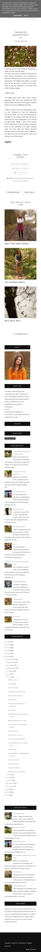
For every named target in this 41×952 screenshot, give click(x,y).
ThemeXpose (22, 943)
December (11, 659)
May (9, 774)
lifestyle (17, 178)
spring (21, 181)
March (10, 780)
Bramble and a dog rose (15, 695)
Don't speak (11, 710)
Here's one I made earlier (17, 244)
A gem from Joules (18, 813)
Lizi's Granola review (19, 491)
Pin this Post (21, 173)
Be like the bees (13, 731)
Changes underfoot (14, 768)
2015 (8, 789)
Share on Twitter (21, 168)
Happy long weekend (19, 581)
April (9, 777)
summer (25, 181)
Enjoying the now (13, 764)
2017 (8, 653)
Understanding (17, 599)
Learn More (17, 15)
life (13, 178)
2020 (8, 645)
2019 (8, 648)
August (10, 671)
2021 (8, 642)
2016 (8, 656)
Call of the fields (13, 688)
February (11, 783)
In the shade (12, 684)
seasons (15, 181)
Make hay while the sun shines (17, 720)
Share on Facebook (21, 164)
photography (30, 178)
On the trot (16, 616)
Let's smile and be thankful (16, 739)
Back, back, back (12, 321)
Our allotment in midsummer (17, 691)
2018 (8, 650)
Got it (26, 15)
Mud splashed (17, 872)
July (9, 674)
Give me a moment (14, 760)
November (11, 662)
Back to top (30, 949)
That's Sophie (12, 749)
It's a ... (15, 544)
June (9, 677)
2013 (8, 795)
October (11, 665)
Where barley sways (19, 827)
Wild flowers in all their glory (17, 772)
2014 (8, 792)
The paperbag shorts (15, 282)
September (11, 668)
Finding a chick (12, 680)
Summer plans (12, 699)
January (10, 786)
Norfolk (22, 178)
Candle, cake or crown (15, 735)
